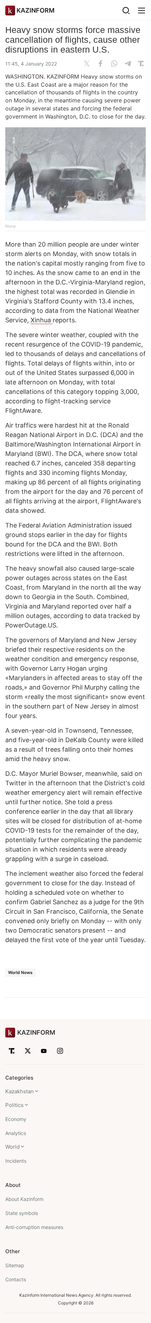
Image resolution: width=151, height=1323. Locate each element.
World (12, 1146)
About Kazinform (24, 1199)
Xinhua (42, 320)
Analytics (15, 1133)
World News (20, 972)
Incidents (15, 1161)
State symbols (21, 1213)
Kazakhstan (19, 1091)
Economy (15, 1119)
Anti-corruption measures (34, 1227)
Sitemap (14, 1265)
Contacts (15, 1279)
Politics (14, 1105)
